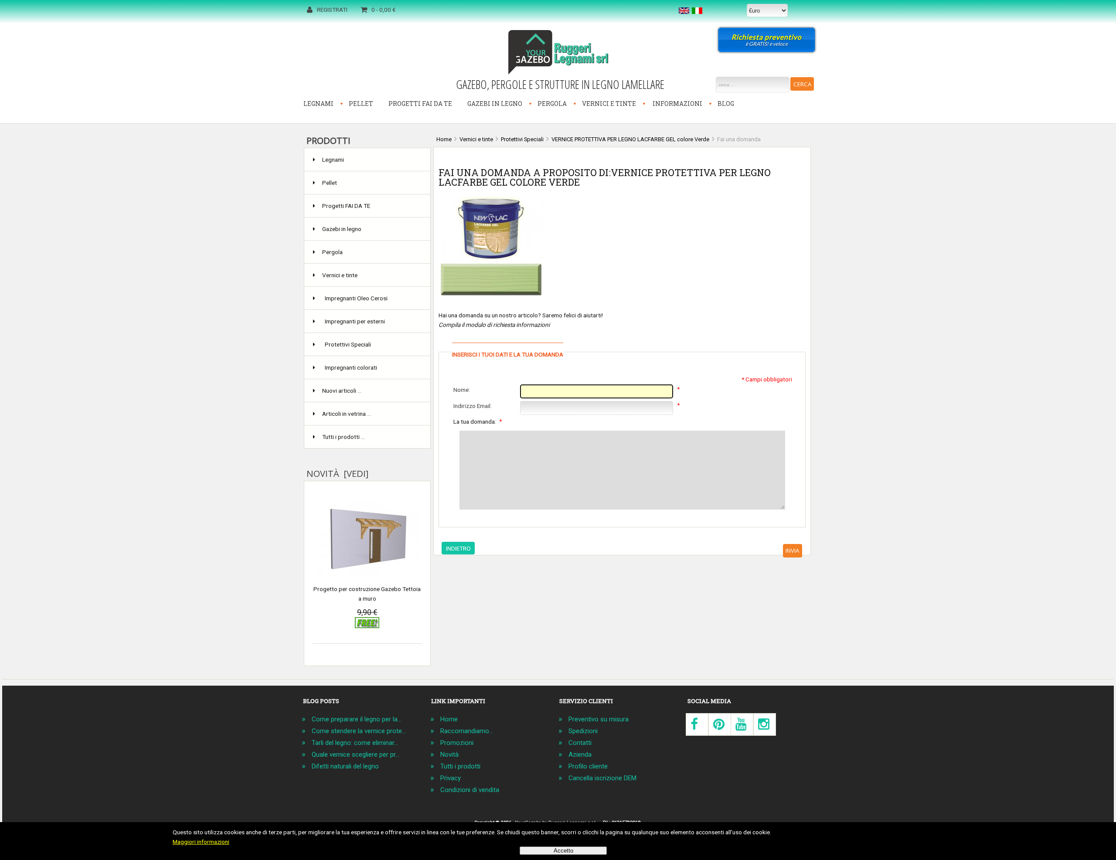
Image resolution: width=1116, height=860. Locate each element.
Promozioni (456, 743)
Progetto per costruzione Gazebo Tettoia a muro (367, 593)
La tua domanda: (477, 421)
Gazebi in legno (494, 103)
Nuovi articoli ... (341, 390)
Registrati (332, 9)
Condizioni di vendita (469, 790)
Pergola (552, 103)
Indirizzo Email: (472, 405)
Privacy (450, 778)
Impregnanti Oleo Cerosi (356, 298)
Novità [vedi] (337, 473)
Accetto (563, 850)
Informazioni (677, 103)
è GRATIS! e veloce (767, 40)
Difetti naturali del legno (345, 766)
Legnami (318, 103)
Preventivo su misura (598, 719)
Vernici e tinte (609, 103)
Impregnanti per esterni (355, 321)
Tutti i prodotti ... (343, 436)
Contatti (580, 743)
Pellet (361, 103)
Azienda (580, 754)
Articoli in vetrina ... (346, 413)
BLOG (726, 103)
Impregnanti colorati (351, 367)
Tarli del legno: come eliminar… (355, 743)
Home (449, 719)
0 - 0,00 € (383, 9)
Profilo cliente (588, 766)
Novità (449, 754)
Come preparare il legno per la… (356, 719)
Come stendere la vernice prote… (359, 731)
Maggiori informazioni (201, 841)
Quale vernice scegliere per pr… (355, 754)
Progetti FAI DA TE (420, 103)
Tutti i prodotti (460, 766)
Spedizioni (583, 731)
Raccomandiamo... (466, 731)
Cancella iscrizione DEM (602, 778)
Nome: (461, 389)
